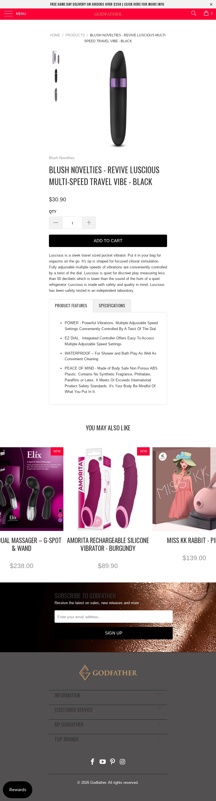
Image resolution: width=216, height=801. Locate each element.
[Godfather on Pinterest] (113, 762)
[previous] (74, 99)
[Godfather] (108, 14)
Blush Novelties (62, 158)
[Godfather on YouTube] (102, 762)
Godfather (98, 782)
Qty (53, 212)
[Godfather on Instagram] (123, 762)
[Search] (193, 13)
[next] (161, 99)
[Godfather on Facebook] (93, 762)
